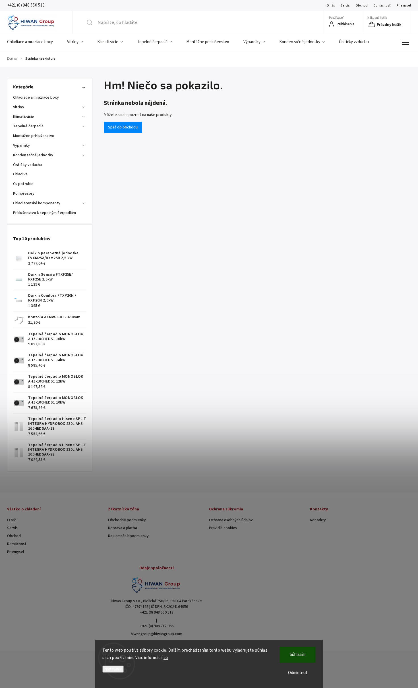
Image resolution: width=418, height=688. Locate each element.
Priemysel (403, 5)
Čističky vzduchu (27, 165)
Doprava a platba (122, 528)
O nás (330, 5)
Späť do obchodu (123, 127)
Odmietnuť (297, 673)
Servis (345, 5)
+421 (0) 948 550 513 (156, 612)
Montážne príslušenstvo (33, 136)
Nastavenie (113, 669)
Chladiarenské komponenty (36, 203)
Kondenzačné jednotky (33, 155)
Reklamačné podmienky (128, 536)
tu (166, 658)
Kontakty (318, 520)
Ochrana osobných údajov (231, 520)
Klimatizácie (23, 117)
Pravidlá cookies (223, 528)
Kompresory (23, 193)
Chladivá (20, 174)
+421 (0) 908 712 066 (156, 626)
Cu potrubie (23, 184)
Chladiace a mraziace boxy (36, 97)
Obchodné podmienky (127, 520)
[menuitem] (33, 42)
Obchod (361, 5)
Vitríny (18, 107)
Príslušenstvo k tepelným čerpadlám (44, 213)
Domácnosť (382, 5)
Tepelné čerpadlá (28, 126)
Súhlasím (297, 655)
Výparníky (21, 145)
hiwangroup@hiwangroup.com (156, 634)
